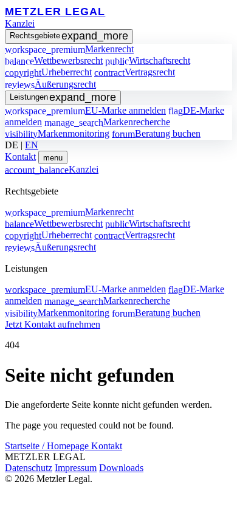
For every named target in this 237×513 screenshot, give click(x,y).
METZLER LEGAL (55, 11)
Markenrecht (69, 49)
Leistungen (63, 97)
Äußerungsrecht (50, 84)
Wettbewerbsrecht (54, 60)
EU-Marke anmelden (85, 110)
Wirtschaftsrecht (147, 60)
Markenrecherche (107, 122)
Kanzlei (20, 23)
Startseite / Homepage (48, 446)
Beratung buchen (156, 133)
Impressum (76, 468)
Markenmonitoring (57, 133)
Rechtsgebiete (69, 36)
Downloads (121, 468)
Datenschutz (28, 468)
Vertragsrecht (134, 72)
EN (31, 145)
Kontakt (20, 156)
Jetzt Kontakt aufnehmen (52, 324)
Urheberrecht (48, 72)
